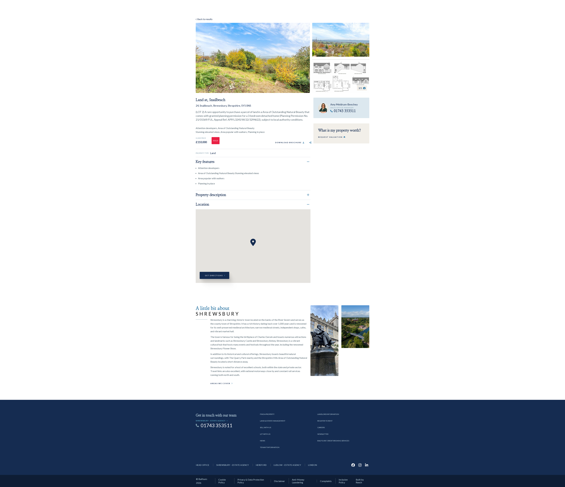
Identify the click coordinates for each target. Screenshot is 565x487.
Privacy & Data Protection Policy (250, 481)
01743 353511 (345, 111)
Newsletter (322, 434)
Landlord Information (328, 414)
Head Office (202, 465)
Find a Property (267, 414)
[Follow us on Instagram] (360, 465)
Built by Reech (360, 481)
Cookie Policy (222, 481)
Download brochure (288, 142)
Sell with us (265, 427)
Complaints (326, 481)
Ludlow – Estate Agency (287, 465)
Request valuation (330, 137)
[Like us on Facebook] (353, 465)
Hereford (261, 465)
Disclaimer (279, 481)
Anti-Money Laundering (298, 481)
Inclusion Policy (343, 481)
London (312, 465)
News (262, 441)
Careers (321, 427)
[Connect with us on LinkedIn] (366, 465)
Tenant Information (269, 447)
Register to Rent (325, 421)
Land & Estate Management (272, 421)
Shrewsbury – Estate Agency (232, 465)
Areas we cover (220, 383)
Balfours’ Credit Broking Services (333, 441)
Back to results (204, 19)
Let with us (265, 434)
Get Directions (214, 275)
